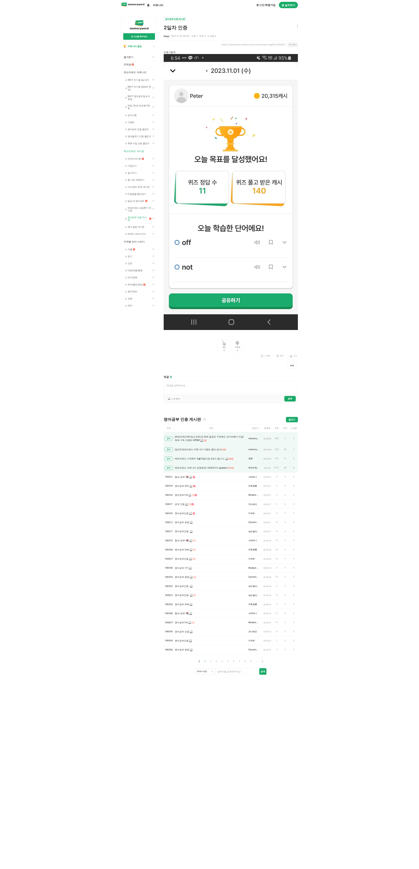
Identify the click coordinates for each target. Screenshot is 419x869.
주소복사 (293, 44)
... (257, 661)
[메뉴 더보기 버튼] (296, 26)
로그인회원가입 (266, 5)
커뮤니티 (158, 5)
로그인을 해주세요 (139, 36)
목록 (292, 365)
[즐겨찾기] (204, 419)
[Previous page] (199, 661)
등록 (290, 398)
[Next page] (262, 661)
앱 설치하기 (288, 5)
